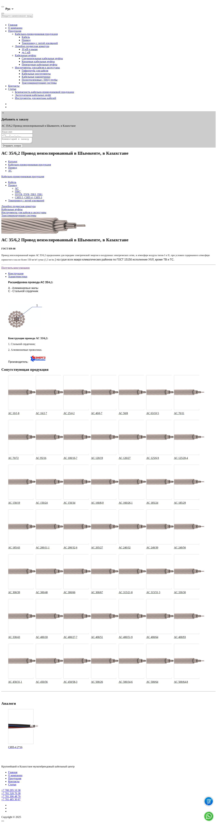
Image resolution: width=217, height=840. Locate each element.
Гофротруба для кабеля (35, 70)
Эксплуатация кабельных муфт (33, 95)
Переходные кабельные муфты (39, 64)
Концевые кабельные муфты (38, 61)
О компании (15, 27)
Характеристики (17, 276)
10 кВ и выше (30, 49)
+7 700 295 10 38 (11, 790)
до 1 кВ (26, 52)
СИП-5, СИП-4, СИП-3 (28, 197)
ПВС (18, 191)
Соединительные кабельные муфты (42, 58)
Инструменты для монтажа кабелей (35, 98)
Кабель (26, 37)
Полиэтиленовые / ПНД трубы (39, 79)
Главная (12, 24)
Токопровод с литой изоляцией (40, 43)
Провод (26, 40)
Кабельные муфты (25, 55)
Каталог (12, 161)
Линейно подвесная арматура (32, 46)
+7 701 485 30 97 (11, 799)
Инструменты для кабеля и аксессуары (37, 67)
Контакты (13, 85)
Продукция (14, 31)
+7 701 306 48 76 (11, 796)
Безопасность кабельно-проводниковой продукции (44, 92)
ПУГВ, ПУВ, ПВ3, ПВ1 (29, 194)
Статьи (12, 89)
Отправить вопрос (12, 145)
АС (10, 170)
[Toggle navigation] (2, 6)
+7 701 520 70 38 (11, 793)
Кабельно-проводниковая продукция (36, 34)
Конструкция (15, 273)
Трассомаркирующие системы (39, 82)
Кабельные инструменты (36, 73)
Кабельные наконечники (36, 76)
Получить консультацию (15, 267)
